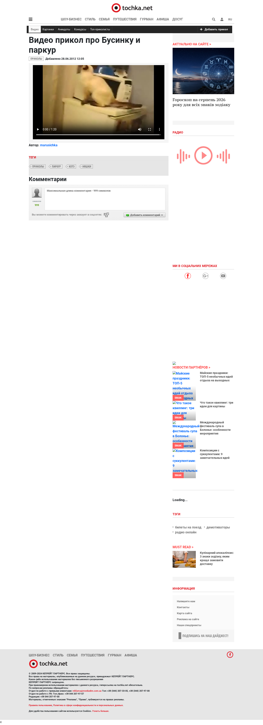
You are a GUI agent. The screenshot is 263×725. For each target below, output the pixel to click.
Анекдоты (64, 29)
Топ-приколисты (100, 29)
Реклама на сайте (188, 619)
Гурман (146, 19)
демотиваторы (218, 527)
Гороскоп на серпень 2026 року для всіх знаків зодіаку (201, 102)
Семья (104, 19)
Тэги (177, 514)
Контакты (183, 607)
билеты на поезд (188, 527)
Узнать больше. (100, 711)
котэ (71, 166)
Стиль (90, 19)
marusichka (49, 145)
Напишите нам (186, 601)
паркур (56, 166)
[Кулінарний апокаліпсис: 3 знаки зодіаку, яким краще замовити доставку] (184, 559)
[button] (222, 19)
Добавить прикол (216, 29)
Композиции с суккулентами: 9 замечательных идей (215, 454)
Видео (35, 29)
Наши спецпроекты (189, 625)
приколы (38, 166)
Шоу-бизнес (71, 19)
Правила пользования (40, 705)
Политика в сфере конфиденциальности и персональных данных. (88, 705)
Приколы (36, 59)
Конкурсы (80, 29)
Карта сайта (184, 613)
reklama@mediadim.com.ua (87, 691)
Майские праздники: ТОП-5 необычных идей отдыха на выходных (216, 376)
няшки (86, 166)
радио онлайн (185, 532)
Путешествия (125, 19)
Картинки (48, 29)
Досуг (177, 19)
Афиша (163, 19)
